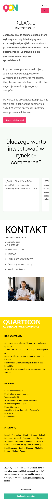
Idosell (7, 435)
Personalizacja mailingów (15, 404)
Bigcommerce (29, 438)
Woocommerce (21, 441)
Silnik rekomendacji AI (13, 391)
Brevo (39, 441)
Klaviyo (22, 448)
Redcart (41, 435)
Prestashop (16, 435)
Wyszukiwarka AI (11, 397)
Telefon (12, 254)
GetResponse (10, 445)
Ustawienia (26, 489)
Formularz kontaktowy (20, 259)
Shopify (26, 435)
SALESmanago (10, 448)
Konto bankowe (16, 269)
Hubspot (29, 448)
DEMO (45, 11)
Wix (5, 441)
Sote (11, 441)
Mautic (32, 441)
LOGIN (44, 5)
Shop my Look (10, 417)
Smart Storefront (11, 407)
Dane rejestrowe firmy (20, 264)
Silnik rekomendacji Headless (17, 394)
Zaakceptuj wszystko (26, 496)
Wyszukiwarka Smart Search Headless (20, 400)
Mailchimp (21, 445)
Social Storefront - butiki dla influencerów (21, 410)
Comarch (17, 438)
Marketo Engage (19, 451)
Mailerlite (39, 448)
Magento (8, 438)
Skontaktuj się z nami (15, 120)
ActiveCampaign (35, 445)
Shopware (40, 438)
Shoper (34, 435)
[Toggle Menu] (22, 8)
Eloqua (7, 451)
